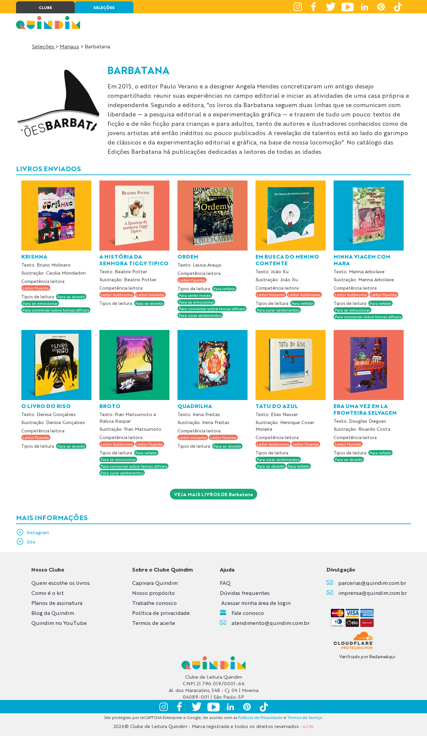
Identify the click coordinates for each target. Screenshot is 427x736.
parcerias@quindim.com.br (372, 582)
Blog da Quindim (52, 612)
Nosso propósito (153, 592)
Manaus (69, 46)
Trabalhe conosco (154, 602)
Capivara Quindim (155, 582)
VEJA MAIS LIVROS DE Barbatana (213, 494)
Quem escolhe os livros (60, 582)
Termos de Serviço (304, 717)
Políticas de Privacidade (260, 717)
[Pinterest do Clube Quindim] (381, 6)
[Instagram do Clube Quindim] (297, 6)
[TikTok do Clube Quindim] (397, 6)
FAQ (225, 582)
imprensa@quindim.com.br (372, 592)
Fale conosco (248, 612)
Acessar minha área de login (256, 602)
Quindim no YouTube (59, 622)
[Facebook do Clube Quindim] (314, 6)
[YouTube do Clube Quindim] (347, 6)
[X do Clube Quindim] (331, 6)
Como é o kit (47, 592)
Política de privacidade (161, 612)
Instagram (38, 532)
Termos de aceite (153, 622)
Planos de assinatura (56, 602)
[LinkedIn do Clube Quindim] (364, 6)
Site (31, 541)
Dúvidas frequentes (245, 592)
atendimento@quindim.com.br (271, 622)
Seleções (43, 46)
